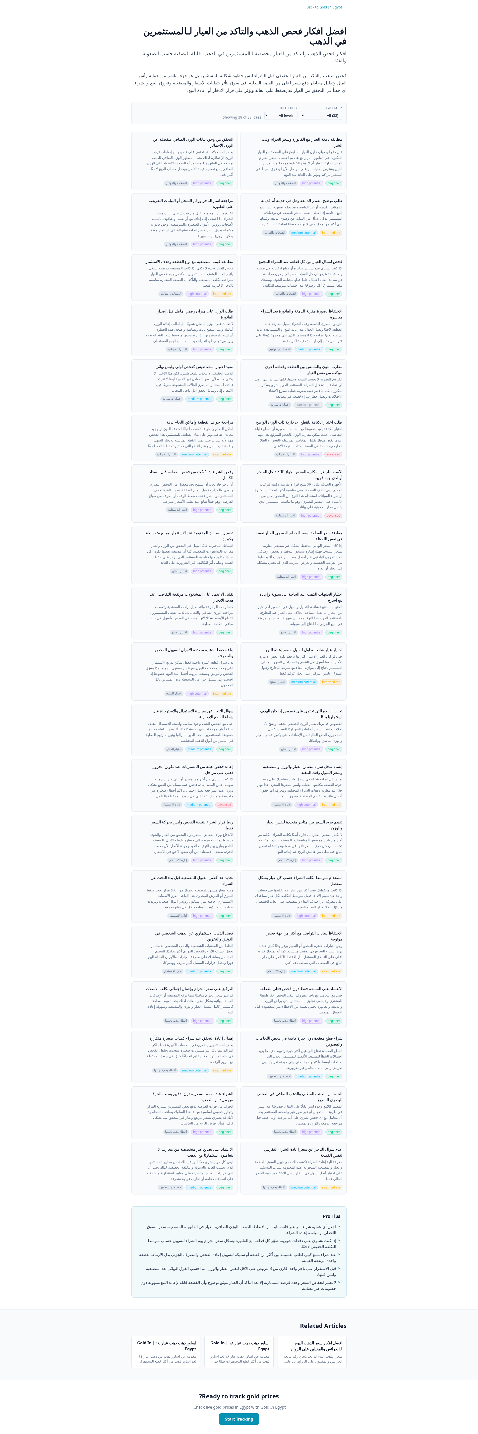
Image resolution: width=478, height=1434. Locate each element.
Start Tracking (239, 1419)
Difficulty (289, 108)
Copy (248, 138)
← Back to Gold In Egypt (326, 7)
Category (334, 108)
